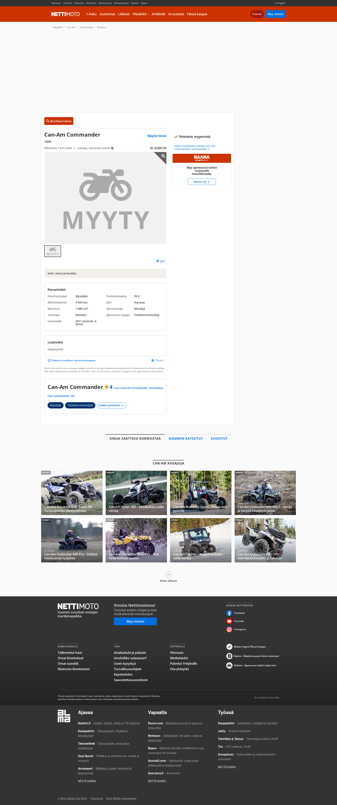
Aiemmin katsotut (186, 438)
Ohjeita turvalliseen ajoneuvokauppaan (74, 360)
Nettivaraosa (105, 3)
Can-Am (71, 27)
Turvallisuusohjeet (127, 669)
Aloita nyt (202, 171)
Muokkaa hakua (60, 121)
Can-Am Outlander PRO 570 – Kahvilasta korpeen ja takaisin (265, 540)
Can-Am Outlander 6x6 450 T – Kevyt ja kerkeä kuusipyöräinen (265, 493)
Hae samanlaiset (61, 396)
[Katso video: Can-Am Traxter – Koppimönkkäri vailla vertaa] (201, 540)
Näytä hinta (156, 135)
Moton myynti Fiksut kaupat (250, 646)
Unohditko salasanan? (130, 658)
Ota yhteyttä (179, 669)
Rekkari (135, 3)
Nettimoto (65, 14)
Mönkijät (55, 405)
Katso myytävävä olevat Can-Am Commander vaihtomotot (195, 147)
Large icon (160, 158)
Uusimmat (107, 14)
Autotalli (67, 3)
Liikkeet (124, 14)
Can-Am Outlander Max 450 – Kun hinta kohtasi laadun (136, 540)
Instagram (240, 629)
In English (280, 3)
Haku (93, 14)
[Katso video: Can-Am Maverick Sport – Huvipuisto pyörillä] (201, 493)
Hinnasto (177, 653)
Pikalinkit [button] (139, 14)
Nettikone (91, 3)
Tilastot (159, 360)
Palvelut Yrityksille (183, 663)
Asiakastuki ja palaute (130, 653)
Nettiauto (56, 3)
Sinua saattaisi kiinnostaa (135, 438)
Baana (144, 3)
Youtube (239, 621)
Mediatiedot (179, 658)
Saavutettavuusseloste (131, 680)
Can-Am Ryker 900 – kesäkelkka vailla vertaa (136, 493)
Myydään (58, 27)
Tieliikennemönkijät (80, 405)
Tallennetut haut (70, 653)
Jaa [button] (162, 261)
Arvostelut (176, 14)
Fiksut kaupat (197, 14)
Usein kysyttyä (125, 663)
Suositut (219, 438)
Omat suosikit (68, 663)
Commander (86, 27)
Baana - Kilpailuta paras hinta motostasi (256, 656)
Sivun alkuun (168, 580)
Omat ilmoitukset (70, 658)
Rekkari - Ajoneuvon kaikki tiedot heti (255, 665)
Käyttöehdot (123, 674)
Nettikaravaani (121, 3)
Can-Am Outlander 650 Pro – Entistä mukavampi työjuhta (72, 540)
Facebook (239, 613)
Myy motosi (275, 14)
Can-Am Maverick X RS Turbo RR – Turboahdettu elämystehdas (72, 493)
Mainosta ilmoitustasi (74, 669)
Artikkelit (158, 14)
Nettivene (79, 3)
